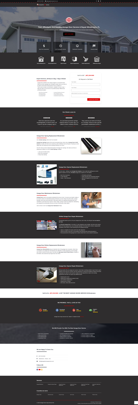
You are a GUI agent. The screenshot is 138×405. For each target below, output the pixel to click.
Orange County (39, 394)
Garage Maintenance (40, 384)
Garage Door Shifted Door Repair (96, 385)
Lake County (72, 394)
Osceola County (61, 394)
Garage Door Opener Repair (52, 384)
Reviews (82, 316)
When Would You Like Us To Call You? (79, 93)
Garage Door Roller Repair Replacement (85, 385)
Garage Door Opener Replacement (62, 385)
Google (52, 126)
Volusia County (83, 394)
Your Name (73, 81)
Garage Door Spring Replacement (73, 385)
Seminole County (50, 394)
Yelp (74, 126)
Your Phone (73, 87)
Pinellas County (94, 394)
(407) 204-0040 (41, 1)
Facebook (97, 126)
